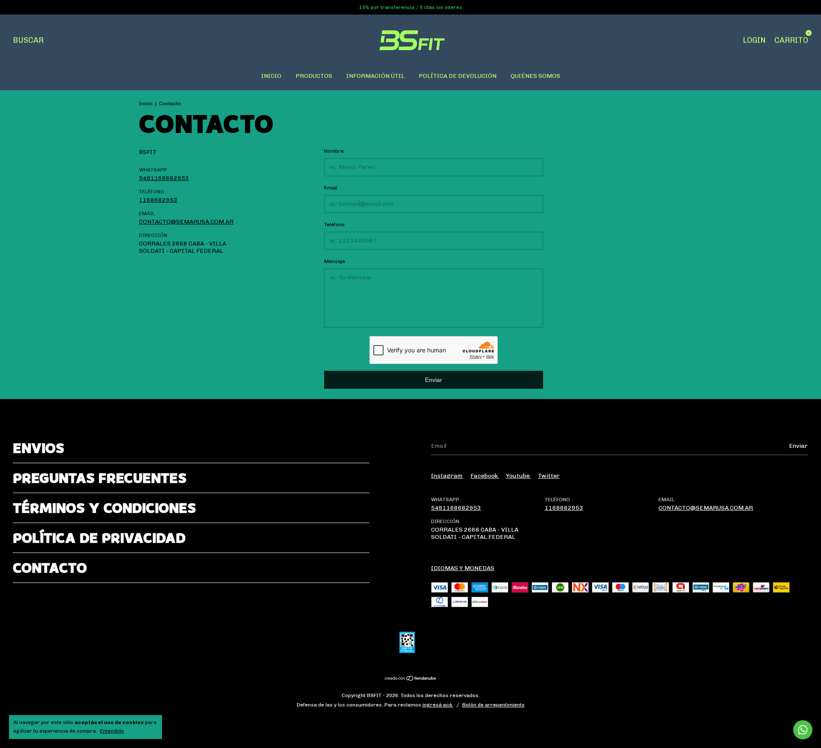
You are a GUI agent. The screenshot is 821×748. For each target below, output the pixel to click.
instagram (447, 475)
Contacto (50, 567)
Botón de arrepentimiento (493, 705)
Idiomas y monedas (462, 568)
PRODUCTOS (313, 76)
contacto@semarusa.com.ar (186, 221)
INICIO (271, 76)
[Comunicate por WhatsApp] (802, 729)
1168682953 (158, 200)
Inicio (146, 103)
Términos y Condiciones (104, 507)
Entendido (112, 731)
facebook (484, 475)
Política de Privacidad (99, 537)
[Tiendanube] (410, 679)
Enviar (433, 379)
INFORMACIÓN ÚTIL (375, 76)
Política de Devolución (457, 76)
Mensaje (334, 261)
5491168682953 (164, 178)
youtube (518, 475)
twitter (549, 475)
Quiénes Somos (535, 76)
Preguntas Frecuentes (99, 477)
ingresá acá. (437, 705)
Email (330, 188)
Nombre (334, 151)
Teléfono (334, 225)
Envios (38, 448)
